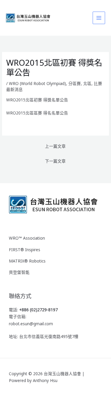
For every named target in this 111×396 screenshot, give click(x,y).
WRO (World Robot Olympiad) (37, 83)
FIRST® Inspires (24, 249)
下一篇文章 (55, 161)
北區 (87, 83)
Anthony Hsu (45, 380)
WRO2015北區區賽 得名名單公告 (37, 113)
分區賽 (74, 83)
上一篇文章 (55, 146)
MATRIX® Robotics (27, 261)
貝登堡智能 (19, 272)
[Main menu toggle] (99, 18)
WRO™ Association (27, 238)
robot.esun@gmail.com (31, 323)
